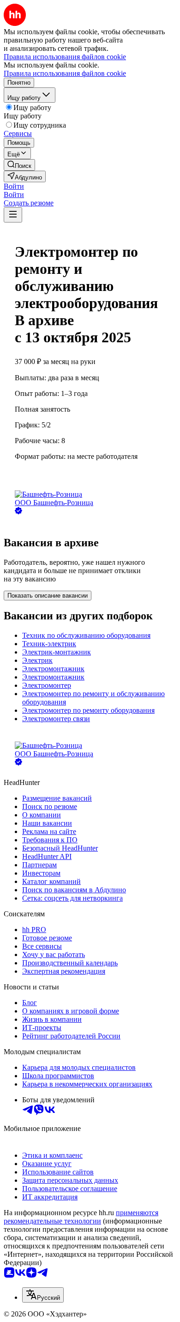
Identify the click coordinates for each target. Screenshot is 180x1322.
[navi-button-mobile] (13, 214)
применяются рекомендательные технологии (81, 1217)
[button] (14, 186)
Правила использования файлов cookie (65, 73)
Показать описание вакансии (47, 595)
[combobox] (43, 1295)
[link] (19, 165)
